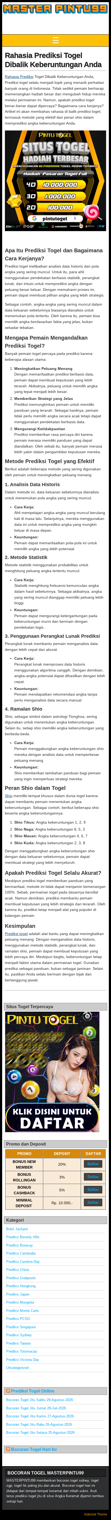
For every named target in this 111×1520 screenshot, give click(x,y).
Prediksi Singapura (21, 1327)
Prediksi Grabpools (21, 1278)
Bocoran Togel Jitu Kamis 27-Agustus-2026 (40, 1416)
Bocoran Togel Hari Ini (34, 1449)
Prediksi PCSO (18, 1319)
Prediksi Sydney (19, 1335)
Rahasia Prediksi (19, 76)
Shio (8, 796)
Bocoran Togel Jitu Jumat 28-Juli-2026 (36, 1408)
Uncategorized (17, 1368)
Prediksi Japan (17, 1294)
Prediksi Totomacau (21, 1351)
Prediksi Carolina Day (23, 1262)
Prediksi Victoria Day (22, 1360)
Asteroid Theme (95, 1514)
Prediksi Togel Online (32, 1391)
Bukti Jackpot (17, 1229)
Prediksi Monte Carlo (22, 1311)
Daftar (93, 1164)
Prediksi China (17, 1270)
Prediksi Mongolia (20, 1302)
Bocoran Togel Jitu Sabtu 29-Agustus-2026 (39, 1400)
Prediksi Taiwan (18, 1343)
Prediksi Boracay (19, 1245)
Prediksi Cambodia (21, 1253)
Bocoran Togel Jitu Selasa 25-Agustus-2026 (40, 1433)
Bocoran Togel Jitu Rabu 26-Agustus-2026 (39, 1425)
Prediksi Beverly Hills (23, 1237)
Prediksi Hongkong (21, 1286)
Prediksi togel (16, 934)
